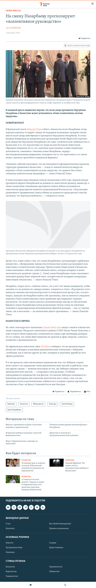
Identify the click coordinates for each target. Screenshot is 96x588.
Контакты (10, 529)
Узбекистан (54, 572)
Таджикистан (12, 576)
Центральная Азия (14, 548)
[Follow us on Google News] (37, 507)
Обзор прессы (13, 11)
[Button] (84, 38)
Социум (52, 543)
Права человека (56, 548)
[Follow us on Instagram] (14, 507)
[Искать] (65, 585)
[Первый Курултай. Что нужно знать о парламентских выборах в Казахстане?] (57, 463)
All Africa (45, 347)
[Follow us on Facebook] (19, 507)
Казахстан (26, 460)
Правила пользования (59, 529)
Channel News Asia (52, 327)
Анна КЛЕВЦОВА (13, 28)
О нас (8, 524)
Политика (69, 460)
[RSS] (42, 507)
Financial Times (34, 129)
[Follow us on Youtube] (8, 507)
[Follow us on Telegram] (25, 507)
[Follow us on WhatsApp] (31, 507)
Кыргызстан (11, 572)
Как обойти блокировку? (60, 524)
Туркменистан (55, 567)
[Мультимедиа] (30, 585)
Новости (9, 543)
